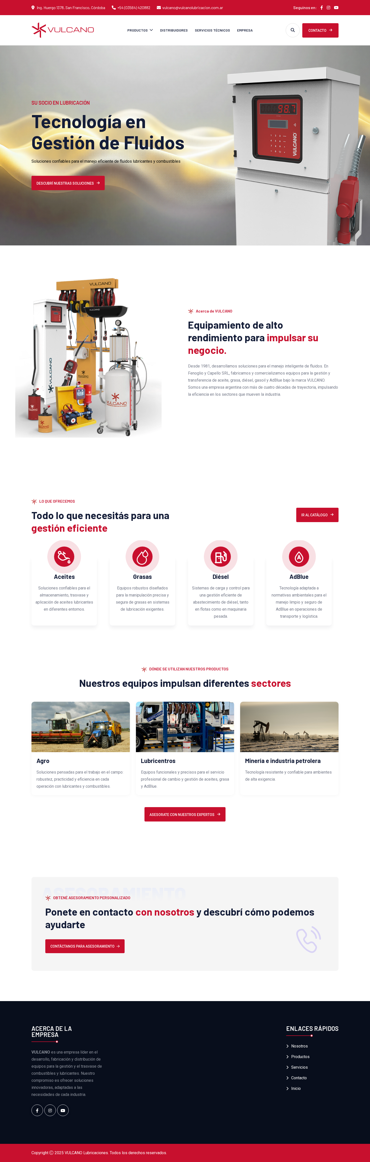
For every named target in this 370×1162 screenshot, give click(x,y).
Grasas (142, 576)
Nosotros (299, 1046)
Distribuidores (174, 30)
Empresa (245, 30)
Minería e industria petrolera (283, 760)
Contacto (317, 31)
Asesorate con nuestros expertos (182, 815)
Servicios (299, 1067)
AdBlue (299, 576)
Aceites (64, 576)
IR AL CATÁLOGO (314, 515)
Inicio (296, 1088)
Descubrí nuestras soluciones (65, 183)
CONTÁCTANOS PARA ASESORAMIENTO (82, 946)
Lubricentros (158, 760)
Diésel (221, 576)
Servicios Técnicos (212, 30)
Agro (42, 760)
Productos (138, 30)
